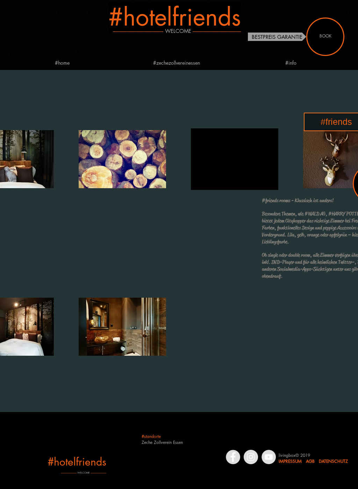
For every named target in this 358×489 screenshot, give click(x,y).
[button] (277, 37)
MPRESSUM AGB (297, 461)
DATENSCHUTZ (333, 461)
